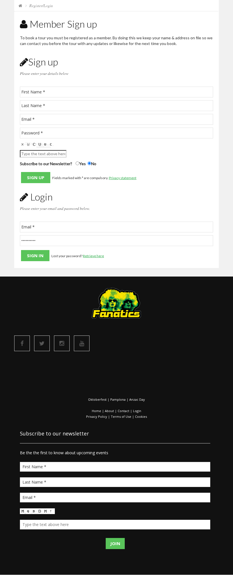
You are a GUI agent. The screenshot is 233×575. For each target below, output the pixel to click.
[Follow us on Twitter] (42, 343)
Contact (123, 411)
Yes (82, 163)
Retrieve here (93, 256)
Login (137, 411)
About (109, 411)
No (93, 163)
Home (96, 411)
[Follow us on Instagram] (62, 343)
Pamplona (118, 399)
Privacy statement (122, 178)
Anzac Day (137, 399)
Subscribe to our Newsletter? (46, 163)
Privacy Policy (96, 416)
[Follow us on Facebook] (22, 343)
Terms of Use (121, 416)
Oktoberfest (97, 399)
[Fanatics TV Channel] (82, 343)
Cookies (141, 416)
